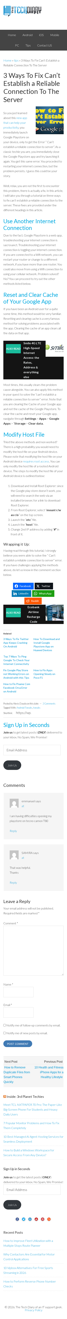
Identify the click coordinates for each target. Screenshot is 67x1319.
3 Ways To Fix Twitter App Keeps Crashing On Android (16, 642)
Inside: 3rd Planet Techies (25, 1096)
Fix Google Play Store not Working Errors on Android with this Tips (16, 674)
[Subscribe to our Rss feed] (49, 1220)
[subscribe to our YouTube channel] (36, 1220)
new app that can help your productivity (15, 122)
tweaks (36, 707)
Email (7, 1005)
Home (7, 60)
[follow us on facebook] (17, 1220)
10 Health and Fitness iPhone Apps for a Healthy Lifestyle (48, 1072)
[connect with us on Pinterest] (42, 1220)
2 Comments (49, 703)
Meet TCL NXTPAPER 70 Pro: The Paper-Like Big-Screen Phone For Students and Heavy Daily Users (32, 1109)
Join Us (12, 765)
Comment (10, 923)
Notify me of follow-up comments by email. (33, 1025)
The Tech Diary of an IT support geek (33, 11)
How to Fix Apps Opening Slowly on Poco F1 (44, 674)
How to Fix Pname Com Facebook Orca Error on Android (16, 687)
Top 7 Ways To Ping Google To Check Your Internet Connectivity (16, 660)
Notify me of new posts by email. (26, 1033)
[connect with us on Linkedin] (30, 1220)
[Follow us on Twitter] (23, 1220)
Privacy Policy (33, 1310)
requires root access (36, 461)
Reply (13, 831)
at (23, 806)
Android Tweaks (24, 707)
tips (16, 60)
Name (8, 984)
